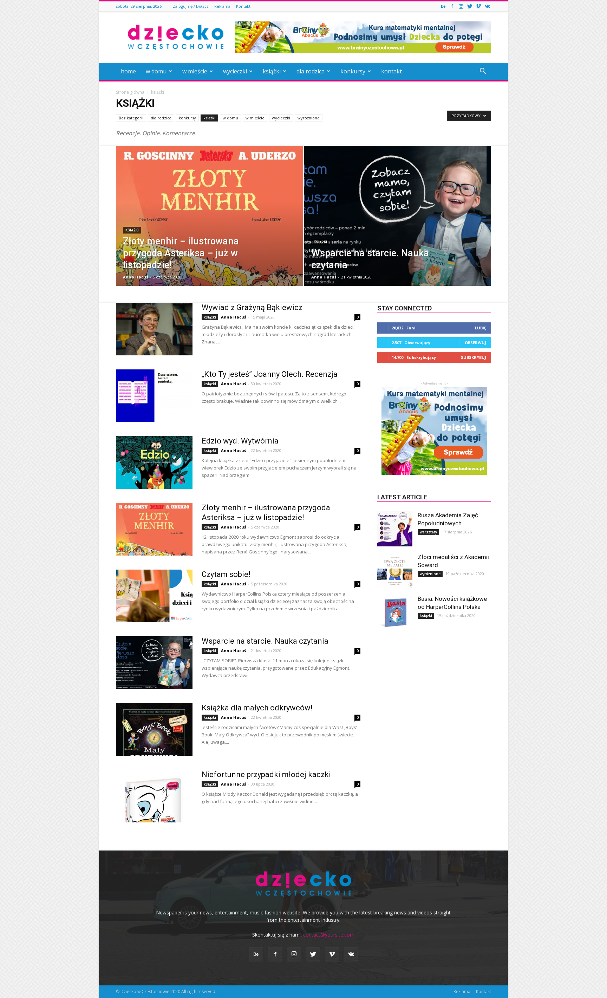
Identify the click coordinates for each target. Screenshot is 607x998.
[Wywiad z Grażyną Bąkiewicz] (154, 329)
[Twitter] (470, 6)
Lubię (480, 327)
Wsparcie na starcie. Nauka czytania (265, 641)
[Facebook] (452, 6)
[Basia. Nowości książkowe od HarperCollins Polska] (394, 612)
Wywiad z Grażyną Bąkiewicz (252, 307)
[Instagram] (461, 6)
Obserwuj (475, 342)
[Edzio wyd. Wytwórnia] (154, 462)
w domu (156, 71)
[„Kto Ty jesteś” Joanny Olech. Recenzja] (154, 395)
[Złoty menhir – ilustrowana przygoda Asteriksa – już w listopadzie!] (209, 227)
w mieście (194, 71)
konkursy (352, 71)
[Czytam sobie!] (154, 596)
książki (272, 71)
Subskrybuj (473, 357)
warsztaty (428, 532)
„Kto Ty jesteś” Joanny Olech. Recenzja (270, 374)
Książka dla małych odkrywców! (257, 707)
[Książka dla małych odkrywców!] (154, 729)
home (128, 71)
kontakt (391, 71)
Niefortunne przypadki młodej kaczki (266, 774)
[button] (482, 71)
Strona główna (130, 92)
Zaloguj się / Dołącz (191, 6)
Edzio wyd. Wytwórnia (240, 440)
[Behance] (443, 6)
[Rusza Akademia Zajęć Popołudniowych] (394, 528)
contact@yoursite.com (328, 934)
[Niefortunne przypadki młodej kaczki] (154, 796)
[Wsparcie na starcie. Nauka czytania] (397, 227)
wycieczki (235, 71)
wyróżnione (309, 117)
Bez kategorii (131, 117)
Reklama (222, 6)
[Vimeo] (478, 6)
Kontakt (243, 6)
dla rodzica (310, 71)
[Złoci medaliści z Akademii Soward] (394, 570)
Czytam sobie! (226, 574)
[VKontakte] (487, 6)
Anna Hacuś (135, 277)
